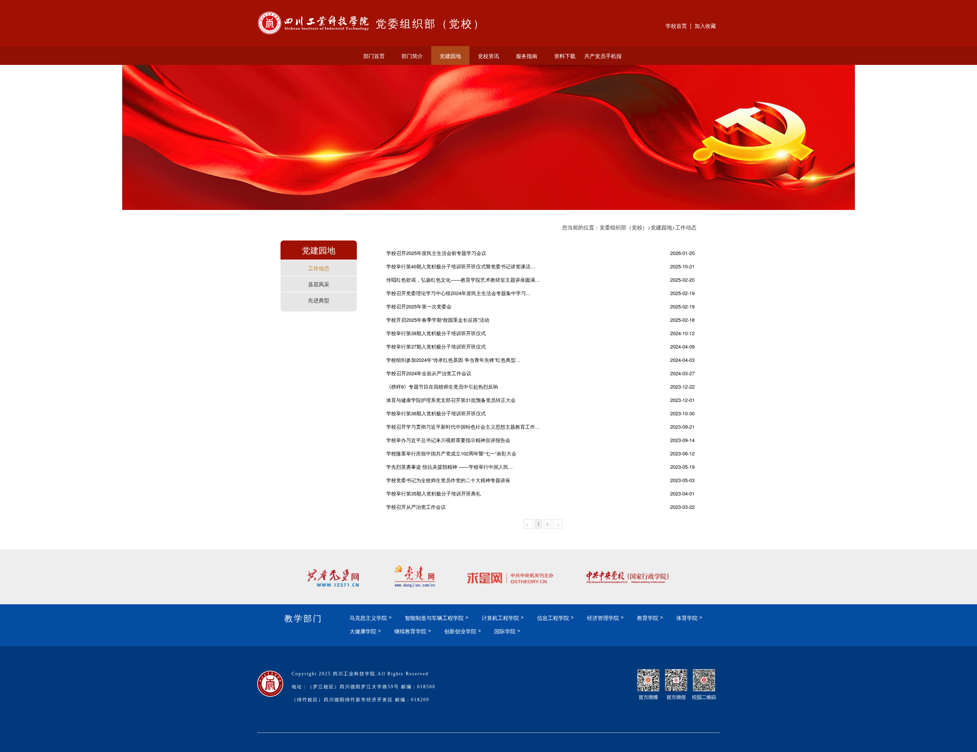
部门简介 (412, 56)
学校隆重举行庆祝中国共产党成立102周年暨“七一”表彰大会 (451, 453)
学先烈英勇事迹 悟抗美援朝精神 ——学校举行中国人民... (449, 466)
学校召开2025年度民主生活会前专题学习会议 (436, 253)
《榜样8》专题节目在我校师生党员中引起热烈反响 (442, 386)
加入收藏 (705, 25)
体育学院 (687, 617)
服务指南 (526, 56)
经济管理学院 (603, 617)
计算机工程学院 (500, 617)
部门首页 (374, 56)
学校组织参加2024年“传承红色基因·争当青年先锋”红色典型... (453, 359)
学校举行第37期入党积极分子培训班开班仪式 (436, 346)
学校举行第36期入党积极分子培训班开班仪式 (436, 413)
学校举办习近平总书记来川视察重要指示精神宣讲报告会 (448, 440)
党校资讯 (488, 56)
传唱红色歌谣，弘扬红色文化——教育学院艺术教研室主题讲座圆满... (463, 279)
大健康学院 (363, 631)
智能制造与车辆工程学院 (434, 617)
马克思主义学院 (368, 617)
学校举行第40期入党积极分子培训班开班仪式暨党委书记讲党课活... (460, 266)
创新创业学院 (460, 631)
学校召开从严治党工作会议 (416, 506)
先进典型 (318, 300)
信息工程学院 (553, 617)
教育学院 (647, 617)
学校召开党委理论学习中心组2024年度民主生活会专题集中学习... (458, 293)
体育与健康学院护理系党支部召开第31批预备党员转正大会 (451, 399)
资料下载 (565, 56)
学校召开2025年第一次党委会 (418, 306)
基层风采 (318, 284)
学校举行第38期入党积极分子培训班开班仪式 (436, 333)
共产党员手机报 (603, 56)
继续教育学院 (410, 631)
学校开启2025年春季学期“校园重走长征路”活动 (437, 319)
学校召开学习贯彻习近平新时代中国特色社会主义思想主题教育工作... (463, 426)
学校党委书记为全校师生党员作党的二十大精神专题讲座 (448, 480)
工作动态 (318, 268)
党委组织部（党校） (624, 227)
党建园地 (450, 56)
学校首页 (676, 25)
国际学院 (505, 631)
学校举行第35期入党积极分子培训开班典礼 (433, 493)
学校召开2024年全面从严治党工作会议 (428, 373)
